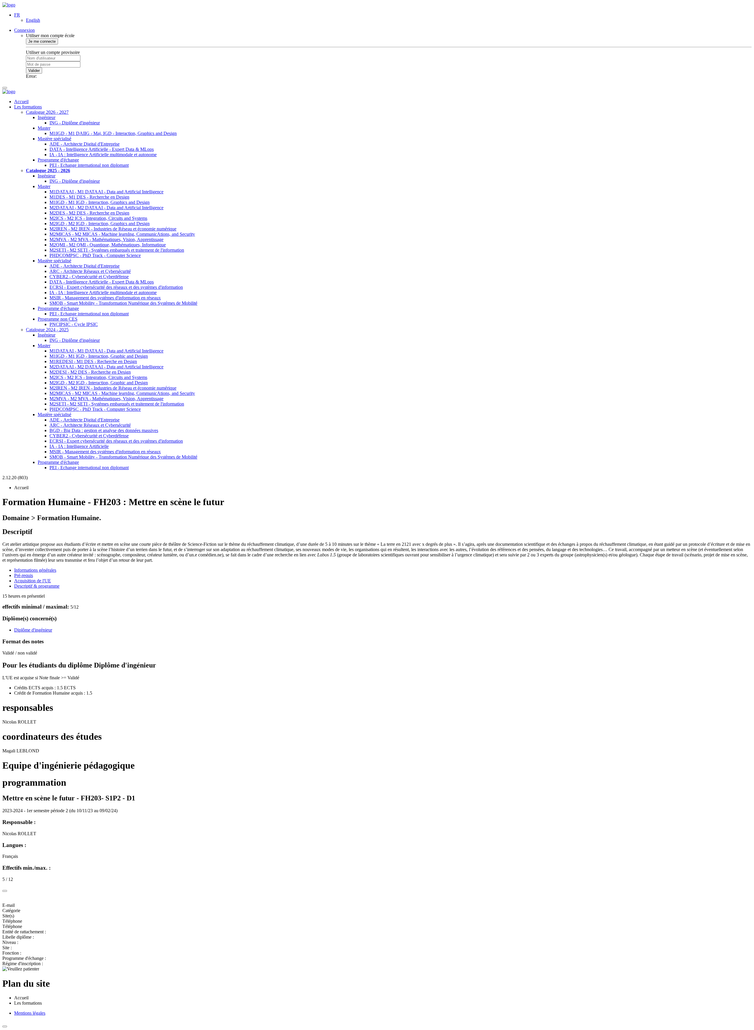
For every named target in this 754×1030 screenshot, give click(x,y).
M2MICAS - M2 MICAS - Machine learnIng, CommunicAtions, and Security (122, 234)
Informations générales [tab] (35, 570)
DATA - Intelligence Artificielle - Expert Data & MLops (101, 149)
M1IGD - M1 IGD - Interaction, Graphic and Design (98, 356)
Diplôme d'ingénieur (33, 629)
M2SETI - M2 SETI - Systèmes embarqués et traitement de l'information (116, 250)
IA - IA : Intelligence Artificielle (79, 446)
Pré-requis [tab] (23, 575)
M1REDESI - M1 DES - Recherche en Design (93, 361)
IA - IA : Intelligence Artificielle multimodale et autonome (103, 154)
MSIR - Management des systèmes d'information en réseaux (105, 297)
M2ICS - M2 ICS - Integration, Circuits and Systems (98, 218)
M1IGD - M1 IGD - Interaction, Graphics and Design (99, 202)
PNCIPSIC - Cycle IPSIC (73, 324)
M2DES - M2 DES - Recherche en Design (89, 212)
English (33, 20)
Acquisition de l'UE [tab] (32, 580)
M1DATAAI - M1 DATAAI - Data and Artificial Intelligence (106, 191)
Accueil (21, 101)
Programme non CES (57, 319)
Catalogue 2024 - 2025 (47, 329)
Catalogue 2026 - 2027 (47, 112)
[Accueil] (8, 4)
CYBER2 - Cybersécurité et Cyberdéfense (89, 276)
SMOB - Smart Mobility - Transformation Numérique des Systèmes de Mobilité (123, 303)
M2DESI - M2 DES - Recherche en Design (90, 372)
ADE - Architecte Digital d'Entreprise (84, 143)
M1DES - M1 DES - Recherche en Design (89, 197)
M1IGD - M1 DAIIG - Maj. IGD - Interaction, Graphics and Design (113, 133)
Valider (34, 70)
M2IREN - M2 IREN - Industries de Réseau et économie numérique (112, 228)
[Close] (4, 891)
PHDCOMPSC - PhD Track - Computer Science (95, 255)
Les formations (28, 106)
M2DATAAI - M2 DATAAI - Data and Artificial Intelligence (106, 207)
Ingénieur (46, 117)
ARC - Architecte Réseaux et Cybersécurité (90, 271)
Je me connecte (42, 41)
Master (44, 128)
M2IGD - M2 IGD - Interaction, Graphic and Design (98, 382)
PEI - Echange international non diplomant (89, 165)
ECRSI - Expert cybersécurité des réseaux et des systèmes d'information (116, 287)
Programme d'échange (58, 159)
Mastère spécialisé (54, 138)
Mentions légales (29, 1013)
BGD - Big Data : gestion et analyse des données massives (103, 430)
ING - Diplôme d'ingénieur (74, 122)
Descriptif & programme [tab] (36, 586)
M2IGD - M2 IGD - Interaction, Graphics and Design (99, 223)
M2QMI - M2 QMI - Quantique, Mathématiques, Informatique (107, 244)
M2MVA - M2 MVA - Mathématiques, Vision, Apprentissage (106, 239)
